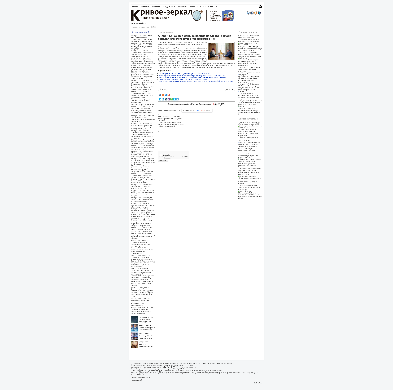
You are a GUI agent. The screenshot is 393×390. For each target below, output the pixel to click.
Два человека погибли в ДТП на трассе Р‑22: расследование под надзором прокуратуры (141, 46)
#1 (160, 117)
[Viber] (169, 99)
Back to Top (258, 383)
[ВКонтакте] (160, 95)
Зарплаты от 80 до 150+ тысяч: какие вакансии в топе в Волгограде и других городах (142, 193)
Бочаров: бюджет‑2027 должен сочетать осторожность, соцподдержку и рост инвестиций (142, 271)
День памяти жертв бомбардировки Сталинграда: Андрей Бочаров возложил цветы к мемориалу (141, 38)
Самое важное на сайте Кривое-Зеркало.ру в (190, 104)
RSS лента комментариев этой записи (171, 124)
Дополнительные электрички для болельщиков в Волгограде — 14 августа (143, 216)
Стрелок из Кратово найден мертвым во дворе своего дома (248, 160)
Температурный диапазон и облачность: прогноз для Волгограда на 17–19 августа (142, 142)
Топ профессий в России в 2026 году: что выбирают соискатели (143, 181)
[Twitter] (160, 99)
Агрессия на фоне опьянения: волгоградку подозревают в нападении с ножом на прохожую (142, 310)
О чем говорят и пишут (207, 7)
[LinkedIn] (163, 99)
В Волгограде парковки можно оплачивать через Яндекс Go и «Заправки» (141, 229)
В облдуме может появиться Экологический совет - (183, 79)
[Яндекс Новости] (189, 110)
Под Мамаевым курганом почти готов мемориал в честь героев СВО (142, 147)
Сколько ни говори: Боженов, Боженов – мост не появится (248, 144)
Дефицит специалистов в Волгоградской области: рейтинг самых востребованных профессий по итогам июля (142, 134)
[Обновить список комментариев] (168, 115)
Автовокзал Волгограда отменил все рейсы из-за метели (250, 191)
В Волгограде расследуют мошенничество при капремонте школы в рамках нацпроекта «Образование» (142, 223)
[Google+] (169, 95)
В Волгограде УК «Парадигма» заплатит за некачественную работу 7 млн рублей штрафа (249, 176)
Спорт (192, 7)
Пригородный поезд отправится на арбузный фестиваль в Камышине (142, 199)
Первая (135, 7)
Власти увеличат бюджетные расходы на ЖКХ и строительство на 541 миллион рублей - (196, 81)
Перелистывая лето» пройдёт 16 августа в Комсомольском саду (142, 186)
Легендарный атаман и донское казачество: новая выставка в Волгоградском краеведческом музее (143, 126)
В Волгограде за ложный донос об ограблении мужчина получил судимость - (192, 76)
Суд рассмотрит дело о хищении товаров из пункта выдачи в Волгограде (142, 88)
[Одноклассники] (163, 95)
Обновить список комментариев (169, 122)
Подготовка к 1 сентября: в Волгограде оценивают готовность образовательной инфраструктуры (141, 302)
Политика (145, 7)
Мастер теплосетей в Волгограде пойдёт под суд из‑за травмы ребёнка (142, 210)
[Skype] (174, 99)
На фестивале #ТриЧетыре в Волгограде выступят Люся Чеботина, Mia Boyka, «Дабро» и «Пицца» (142, 154)
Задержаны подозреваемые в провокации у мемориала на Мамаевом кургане (143, 61)
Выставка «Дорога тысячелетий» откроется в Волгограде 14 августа (143, 205)
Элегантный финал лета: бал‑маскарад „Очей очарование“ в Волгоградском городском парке (142, 75)
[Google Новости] (204, 110)
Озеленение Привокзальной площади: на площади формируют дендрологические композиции (142, 168)
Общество (156, 7)
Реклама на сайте (137, 380)
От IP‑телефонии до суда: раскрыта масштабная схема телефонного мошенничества (142, 250)
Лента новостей (140, 32)
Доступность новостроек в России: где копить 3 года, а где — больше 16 (142, 82)
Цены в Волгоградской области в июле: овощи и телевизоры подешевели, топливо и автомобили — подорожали (142, 54)
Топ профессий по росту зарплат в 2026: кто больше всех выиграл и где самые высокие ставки (143, 264)
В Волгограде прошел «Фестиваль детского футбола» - (184, 74)
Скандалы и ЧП (169, 7)
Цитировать (162, 120)
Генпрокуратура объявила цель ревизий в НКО (249, 128)
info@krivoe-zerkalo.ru (142, 377)
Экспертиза (182, 7)
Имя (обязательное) (164, 132)
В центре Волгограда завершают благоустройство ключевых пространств (140, 243)
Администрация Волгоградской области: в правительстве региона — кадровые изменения (142, 101)
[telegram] (177, 99)
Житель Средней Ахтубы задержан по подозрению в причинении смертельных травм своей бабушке (143, 161)
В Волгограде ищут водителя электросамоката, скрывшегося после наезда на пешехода (143, 236)
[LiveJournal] (166, 99)
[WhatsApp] (171, 99)
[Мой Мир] (166, 95)
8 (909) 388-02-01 (151, 373)
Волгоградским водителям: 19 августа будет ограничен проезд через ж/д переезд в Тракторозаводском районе (142, 110)
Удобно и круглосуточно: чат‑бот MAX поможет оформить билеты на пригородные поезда (142, 94)
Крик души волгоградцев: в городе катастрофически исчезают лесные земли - (192, 77)
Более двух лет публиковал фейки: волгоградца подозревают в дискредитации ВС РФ (142, 293)
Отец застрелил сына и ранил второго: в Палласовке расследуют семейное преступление (143, 118)
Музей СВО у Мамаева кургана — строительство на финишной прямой (141, 286)
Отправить (163, 161)
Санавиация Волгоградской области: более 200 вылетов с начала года (142, 175)
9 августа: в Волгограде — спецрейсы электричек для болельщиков (141, 257)
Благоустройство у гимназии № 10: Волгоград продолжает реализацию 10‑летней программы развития (142, 278)
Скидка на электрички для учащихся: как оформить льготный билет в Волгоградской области (141, 68)
